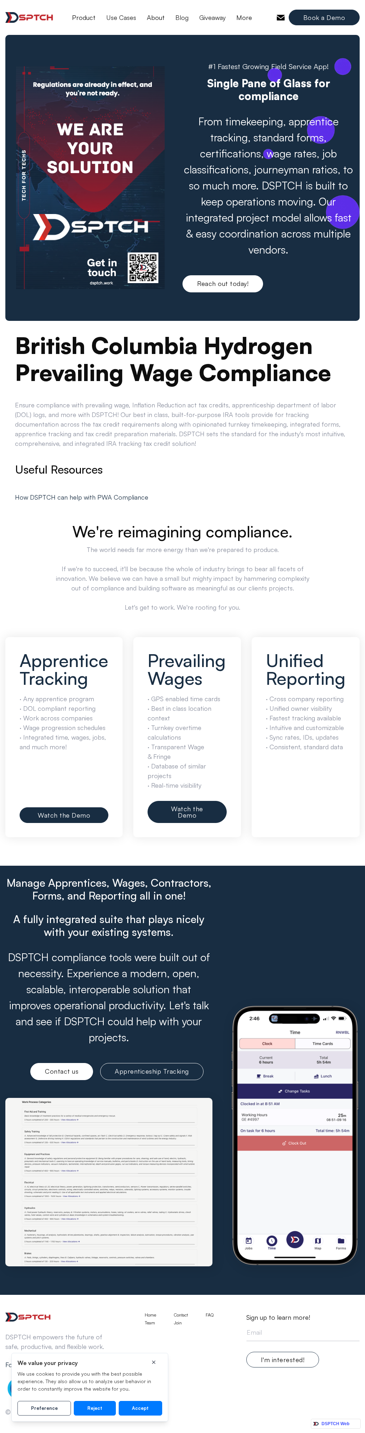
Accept (140, 1408)
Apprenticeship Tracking (152, 1071)
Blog (182, 17)
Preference (44, 1408)
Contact (181, 1315)
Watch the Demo (64, 815)
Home (150, 1315)
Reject (94, 1408)
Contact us (61, 1071)
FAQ (210, 1315)
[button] (84, 17)
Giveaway (212, 17)
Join (178, 1322)
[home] (29, 17)
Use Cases (121, 17)
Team (150, 1322)
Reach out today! (222, 283)
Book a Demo (324, 17)
